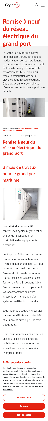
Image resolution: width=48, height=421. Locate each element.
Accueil (5, 128)
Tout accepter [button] (24, 414)
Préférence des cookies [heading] (17, 362)
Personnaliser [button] (24, 397)
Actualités (13, 128)
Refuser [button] (24, 406)
